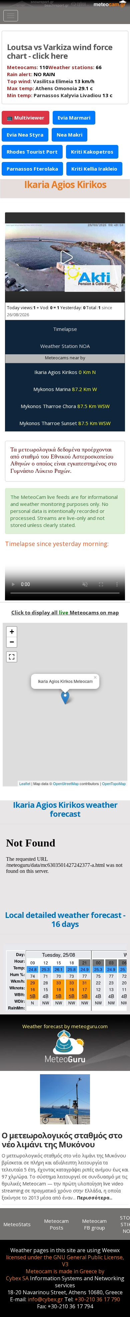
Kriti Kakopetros (92, 151)
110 (27, 67)
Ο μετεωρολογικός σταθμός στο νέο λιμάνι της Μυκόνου (62, 1139)
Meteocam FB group (94, 1224)
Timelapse (65, 329)
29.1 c (50, 88)
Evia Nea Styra (25, 134)
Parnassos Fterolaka (32, 168)
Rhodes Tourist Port (32, 151)
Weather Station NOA (65, 346)
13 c (59, 95)
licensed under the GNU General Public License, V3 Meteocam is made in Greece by (65, 1264)
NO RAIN (31, 74)
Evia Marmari (74, 117)
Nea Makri (69, 134)
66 (75, 67)
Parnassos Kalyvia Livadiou (67, 95)
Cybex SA (17, 1278)
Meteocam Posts (56, 1224)
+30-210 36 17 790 (97, 1299)
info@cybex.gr (45, 1299)
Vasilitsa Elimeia (53, 81)
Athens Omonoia (56, 88)
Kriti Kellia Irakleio (94, 168)
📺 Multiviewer (25, 117)
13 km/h (50, 81)
